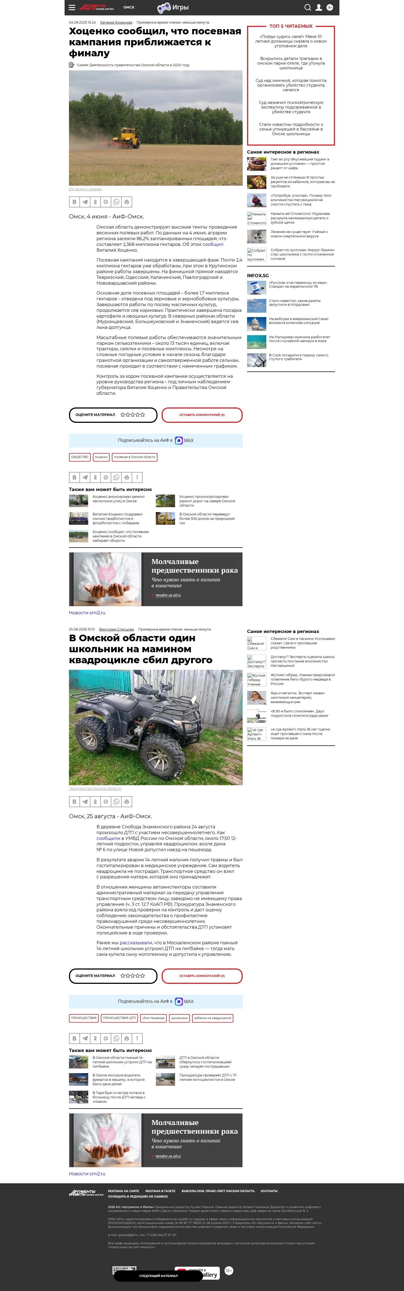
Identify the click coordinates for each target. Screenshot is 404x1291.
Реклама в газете (160, 1191)
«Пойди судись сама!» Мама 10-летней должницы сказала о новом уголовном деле (291, 41)
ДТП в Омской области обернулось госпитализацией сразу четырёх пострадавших (205, 1062)
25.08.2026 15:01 (82, 629)
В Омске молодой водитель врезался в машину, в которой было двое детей (119, 1079)
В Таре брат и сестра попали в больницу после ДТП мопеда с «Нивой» (119, 1097)
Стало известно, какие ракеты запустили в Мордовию (294, 303)
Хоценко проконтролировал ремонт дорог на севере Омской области (207, 501)
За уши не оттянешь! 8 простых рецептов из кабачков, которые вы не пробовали (303, 181)
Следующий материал (158, 1276)
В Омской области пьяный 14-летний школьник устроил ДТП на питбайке (122, 1062)
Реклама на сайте (123, 1191)
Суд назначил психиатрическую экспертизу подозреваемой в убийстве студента (291, 107)
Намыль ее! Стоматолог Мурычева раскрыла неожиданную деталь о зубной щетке (300, 218)
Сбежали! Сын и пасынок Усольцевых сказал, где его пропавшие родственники (303, 643)
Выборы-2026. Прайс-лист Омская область (218, 1191)
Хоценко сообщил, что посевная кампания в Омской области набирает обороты (121, 536)
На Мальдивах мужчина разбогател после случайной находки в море (299, 339)
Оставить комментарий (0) (202, 415)
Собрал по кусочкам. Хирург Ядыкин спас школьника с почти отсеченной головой (302, 254)
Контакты (269, 1191)
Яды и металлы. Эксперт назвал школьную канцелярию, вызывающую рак (298, 697)
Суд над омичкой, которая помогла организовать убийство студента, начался (291, 85)
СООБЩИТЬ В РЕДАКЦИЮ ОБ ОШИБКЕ (138, 1196)
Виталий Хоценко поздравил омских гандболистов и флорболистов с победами (118, 518)
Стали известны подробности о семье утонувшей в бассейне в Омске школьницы (291, 129)
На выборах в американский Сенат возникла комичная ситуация (299, 321)
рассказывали (136, 942)
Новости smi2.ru (87, 612)
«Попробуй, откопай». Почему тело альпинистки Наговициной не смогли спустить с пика (301, 199)
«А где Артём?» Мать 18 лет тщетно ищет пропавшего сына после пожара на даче (300, 733)
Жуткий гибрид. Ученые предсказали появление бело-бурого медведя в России (303, 679)
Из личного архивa (85, 189)
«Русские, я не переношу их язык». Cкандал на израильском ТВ (298, 284)
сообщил (213, 244)
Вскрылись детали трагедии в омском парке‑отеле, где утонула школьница (291, 63)
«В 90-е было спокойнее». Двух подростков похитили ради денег (300, 713)
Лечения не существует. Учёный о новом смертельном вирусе (299, 234)
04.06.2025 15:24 (82, 22)
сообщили (108, 838)
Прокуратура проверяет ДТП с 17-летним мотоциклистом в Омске (208, 1077)
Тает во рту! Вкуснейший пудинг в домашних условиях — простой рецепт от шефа (300, 163)
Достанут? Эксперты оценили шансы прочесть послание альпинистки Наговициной (302, 661)
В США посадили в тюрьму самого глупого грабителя (298, 357)
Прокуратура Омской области (95, 789)
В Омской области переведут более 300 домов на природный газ (207, 518)
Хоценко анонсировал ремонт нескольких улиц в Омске (119, 499)
